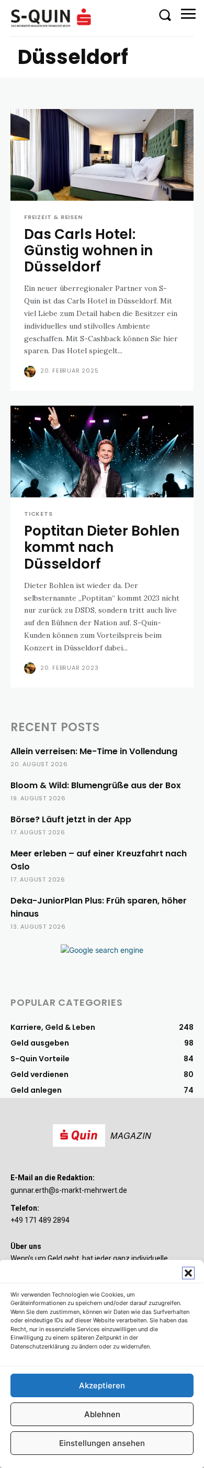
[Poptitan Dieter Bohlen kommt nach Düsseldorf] (102, 451)
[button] (188, 1273)
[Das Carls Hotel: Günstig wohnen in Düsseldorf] (102, 155)
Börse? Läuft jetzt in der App (70, 819)
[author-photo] (31, 371)
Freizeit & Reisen (53, 217)
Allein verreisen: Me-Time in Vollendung (93, 751)
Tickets (38, 514)
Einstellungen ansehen (102, 1443)
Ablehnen (102, 1414)
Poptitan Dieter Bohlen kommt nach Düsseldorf (101, 547)
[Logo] (52, 18)
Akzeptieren (102, 1385)
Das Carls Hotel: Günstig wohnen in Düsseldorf (88, 250)
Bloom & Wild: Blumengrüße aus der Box (95, 785)
